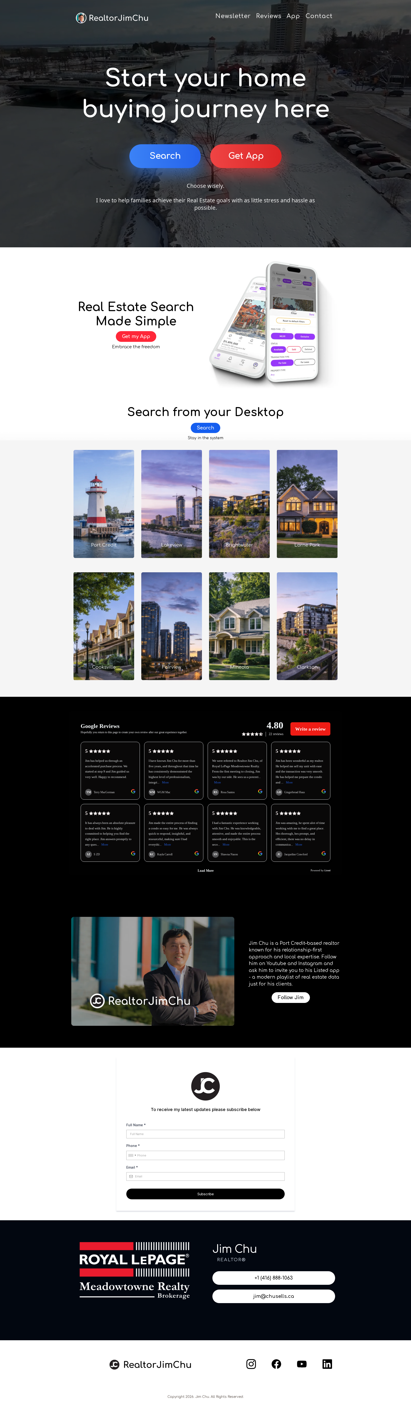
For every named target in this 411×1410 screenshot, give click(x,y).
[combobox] (132, 1155)
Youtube (276, 963)
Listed (321, 970)
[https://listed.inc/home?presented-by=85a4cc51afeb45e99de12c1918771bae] (275, 326)
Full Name (136, 1125)
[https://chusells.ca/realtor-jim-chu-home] (112, 18)
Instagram (310, 963)
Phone (133, 1146)
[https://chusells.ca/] (149, 1365)
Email (132, 1167)
